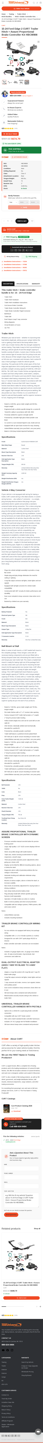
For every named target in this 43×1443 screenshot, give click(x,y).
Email (6, 1182)
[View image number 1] (4, 82)
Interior (4, 1373)
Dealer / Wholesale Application (8, 1426)
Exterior (4, 1369)
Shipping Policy (7, 1406)
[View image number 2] (10, 82)
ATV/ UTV (5, 1384)
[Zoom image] (38, 41)
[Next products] (40, 1306)
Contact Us (5, 1395)
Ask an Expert (27, 96)
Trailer (4, 1366)
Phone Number (8, 1173)
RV (2, 1381)
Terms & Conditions (8, 1417)
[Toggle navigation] (2, 2)
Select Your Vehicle (22, 8)
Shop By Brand (26, 1375)
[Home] (18, 3)
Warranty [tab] (36, 284)
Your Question (9, 1191)
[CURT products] (5, 157)
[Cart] (40, 2)
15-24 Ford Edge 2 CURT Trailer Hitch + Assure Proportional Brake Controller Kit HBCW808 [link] (21, 20)
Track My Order (7, 1399)
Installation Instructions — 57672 (15, 270)
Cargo (4, 1377)
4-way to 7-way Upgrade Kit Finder (30, 1367)
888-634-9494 (15, 96)
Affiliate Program (7, 1421)
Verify (25, 207)
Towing (4, 1362)
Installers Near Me (8, 1402)
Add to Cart (22, 1298)
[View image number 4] (21, 82)
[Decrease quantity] (4, 221)
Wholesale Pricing (28, 1372)
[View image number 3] (15, 82)
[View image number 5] (26, 82)
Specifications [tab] (22, 284)
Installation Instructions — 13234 (15, 261)
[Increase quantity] (12, 221)
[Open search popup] (33, 2)
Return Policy (6, 1410)
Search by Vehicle (27, 1362)
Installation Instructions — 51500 (15, 264)
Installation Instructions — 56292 (15, 267)
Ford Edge (17, 1140)
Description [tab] (8, 284)
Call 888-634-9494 (18, 1126)
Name (5, 1164)
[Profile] (37, 2)
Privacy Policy (6, 1413)
